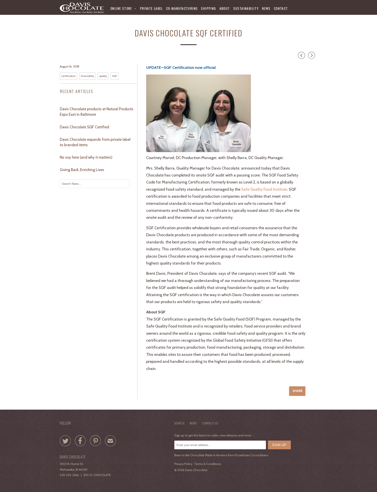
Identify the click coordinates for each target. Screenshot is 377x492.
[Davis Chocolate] (82, 8)
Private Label (151, 8)
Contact (281, 8)
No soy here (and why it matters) (86, 157)
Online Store (122, 8)
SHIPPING (208, 8)
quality (103, 76)
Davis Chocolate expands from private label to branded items (95, 142)
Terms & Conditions (207, 464)
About (224, 8)
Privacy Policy (183, 464)
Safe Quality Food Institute (264, 189)
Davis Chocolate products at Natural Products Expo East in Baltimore (96, 112)
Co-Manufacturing (182, 8)
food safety (87, 76)
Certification (68, 76)
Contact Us (210, 423)
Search (179, 423)
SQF (114, 76)
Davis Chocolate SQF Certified (84, 127)
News (266, 8)
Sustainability (246, 8)
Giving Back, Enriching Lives (82, 170)
